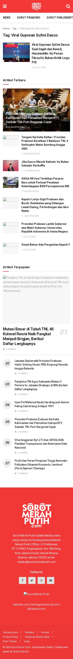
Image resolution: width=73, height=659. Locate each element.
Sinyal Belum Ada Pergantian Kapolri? (45, 244)
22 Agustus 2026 (31, 154)
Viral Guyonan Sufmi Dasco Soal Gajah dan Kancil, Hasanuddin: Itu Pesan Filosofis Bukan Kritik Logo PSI (51, 53)
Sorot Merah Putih (21, 647)
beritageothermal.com (45, 604)
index (27, 641)
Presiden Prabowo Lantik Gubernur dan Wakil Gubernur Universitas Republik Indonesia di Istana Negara (44, 227)
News (7, 17)
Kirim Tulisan (10, 641)
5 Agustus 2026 (31, 191)
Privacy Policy (10, 636)
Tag (14, 28)
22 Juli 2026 (29, 237)
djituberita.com (36, 608)
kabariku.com (21, 604)
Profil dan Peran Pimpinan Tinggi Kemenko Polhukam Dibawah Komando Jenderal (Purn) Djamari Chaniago (41, 464)
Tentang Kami (10, 632)
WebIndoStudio (21, 651)
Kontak (45, 632)
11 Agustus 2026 (31, 171)
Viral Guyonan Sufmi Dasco (34, 28)
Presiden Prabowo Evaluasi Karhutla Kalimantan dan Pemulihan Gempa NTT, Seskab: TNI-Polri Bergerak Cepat (33, 118)
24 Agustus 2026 (16, 127)
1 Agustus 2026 (31, 216)
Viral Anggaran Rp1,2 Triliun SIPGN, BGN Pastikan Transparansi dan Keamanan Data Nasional (41, 443)
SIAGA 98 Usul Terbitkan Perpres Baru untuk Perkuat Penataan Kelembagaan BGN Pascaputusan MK (45, 182)
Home (6, 28)
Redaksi (29, 632)
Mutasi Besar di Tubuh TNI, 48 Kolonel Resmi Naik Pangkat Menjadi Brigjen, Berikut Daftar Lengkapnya (28, 336)
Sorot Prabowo (28, 17)
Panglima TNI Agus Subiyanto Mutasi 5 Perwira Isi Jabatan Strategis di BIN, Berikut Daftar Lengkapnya (41, 385)
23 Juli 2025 (39, 67)
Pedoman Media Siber (37, 636)
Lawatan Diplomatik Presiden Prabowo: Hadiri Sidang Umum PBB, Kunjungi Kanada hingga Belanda (41, 364)
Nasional (11, 46)
